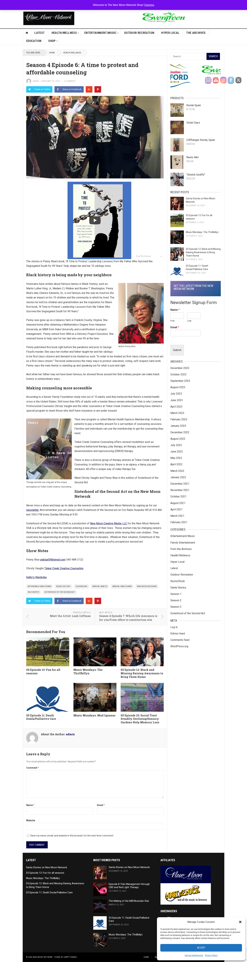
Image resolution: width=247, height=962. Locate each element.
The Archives (195, 33)
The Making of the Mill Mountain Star (129, 900)
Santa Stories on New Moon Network (46, 867)
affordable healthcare (39, 586)
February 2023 (178, 419)
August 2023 (177, 387)
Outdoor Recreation (139, 33)
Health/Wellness (64, 33)
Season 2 (175, 600)
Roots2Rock (177, 581)
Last (189, 320)
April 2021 (176, 509)
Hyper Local (170, 33)
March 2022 (177, 470)
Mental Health (99, 586)
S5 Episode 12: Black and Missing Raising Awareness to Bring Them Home (142, 673)
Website (30, 820)
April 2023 (176, 406)
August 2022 (177, 438)
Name (30, 805)
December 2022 (179, 432)
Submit (177, 350)
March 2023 (177, 413)
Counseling (81, 586)
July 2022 (176, 445)
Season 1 (175, 594)
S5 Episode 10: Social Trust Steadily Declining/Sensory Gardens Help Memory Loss (140, 719)
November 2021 (179, 490)
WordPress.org (179, 646)
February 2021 (178, 522)
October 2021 (178, 496)
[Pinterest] (97, 89)
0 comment (70, 81)
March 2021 (177, 515)
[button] (240, 922)
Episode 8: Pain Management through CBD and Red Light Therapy (129, 886)
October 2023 (178, 374)
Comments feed (179, 640)
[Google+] (89, 89)
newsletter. (32, 510)
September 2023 (180, 380)
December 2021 (179, 483)
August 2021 (177, 503)
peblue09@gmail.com (53, 559)
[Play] (95, 220)
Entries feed (177, 633)
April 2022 (176, 464)
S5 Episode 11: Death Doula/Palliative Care (41, 717)
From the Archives (181, 549)
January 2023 (178, 425)
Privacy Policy (211, 955)
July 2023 (176, 393)
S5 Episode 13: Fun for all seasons (43, 671)
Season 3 (175, 606)
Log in (174, 627)
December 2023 (179, 368)
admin (36, 81)
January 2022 (178, 477)
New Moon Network (147, 586)
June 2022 (176, 451)
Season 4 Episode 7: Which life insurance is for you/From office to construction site (128, 617)
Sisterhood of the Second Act (59, 592)
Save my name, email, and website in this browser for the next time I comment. (72, 835)
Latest (39, 33)
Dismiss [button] (149, 5)
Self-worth (33, 592)
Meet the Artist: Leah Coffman (70, 616)
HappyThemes (70, 957)
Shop (51, 41)
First (172, 320)
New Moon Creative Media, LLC (108, 523)
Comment (32, 767)
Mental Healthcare (122, 586)
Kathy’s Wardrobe (36, 577)
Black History (63, 586)
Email (101, 805)
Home (52, 53)
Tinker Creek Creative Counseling (63, 568)
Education (33, 41)
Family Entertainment (182, 542)
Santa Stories (178, 587)
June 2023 (176, 400)
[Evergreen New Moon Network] (163, 25)
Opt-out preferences (194, 955)
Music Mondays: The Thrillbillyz (87, 671)
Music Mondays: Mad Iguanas (94, 715)
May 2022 (176, 458)
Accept (201, 947)
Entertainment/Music (100, 33)
